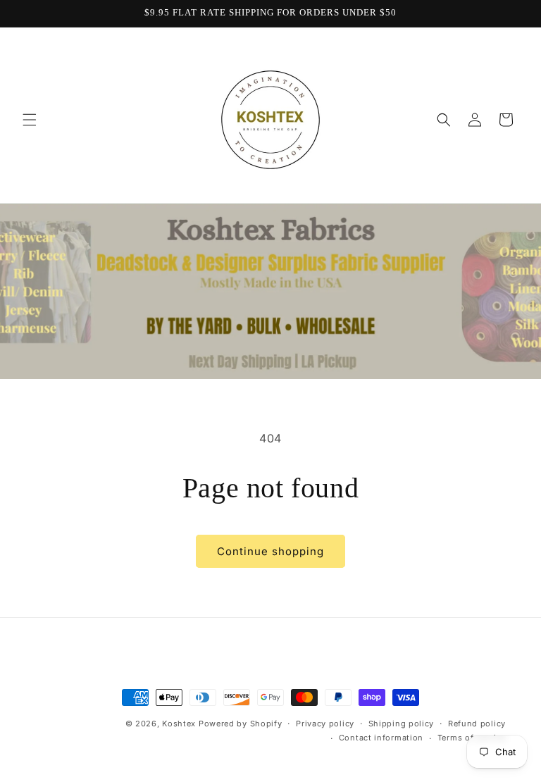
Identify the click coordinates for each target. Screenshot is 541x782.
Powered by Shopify (240, 723)
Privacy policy (325, 723)
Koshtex (180, 723)
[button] (29, 119)
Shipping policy (401, 723)
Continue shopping (270, 551)
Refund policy (477, 723)
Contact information (381, 738)
